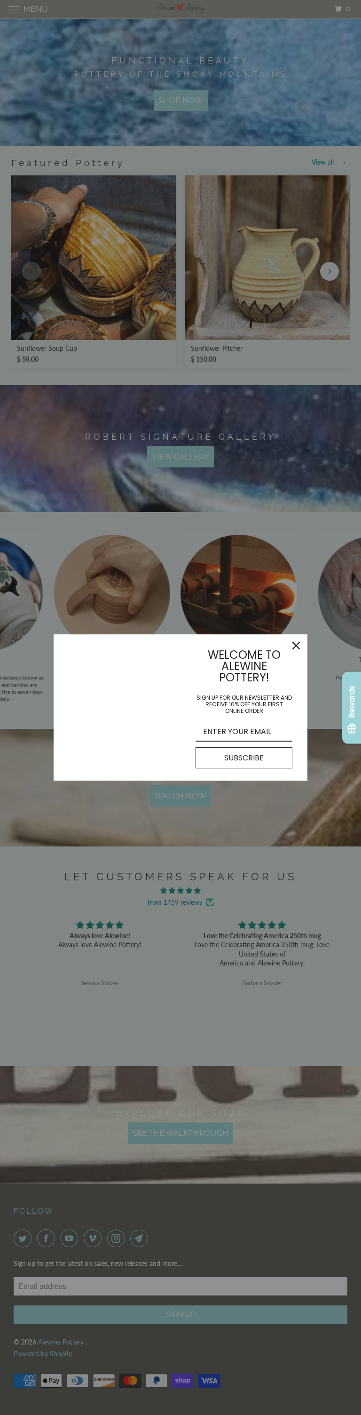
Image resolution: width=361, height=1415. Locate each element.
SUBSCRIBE (244, 757)
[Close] (296, 645)
